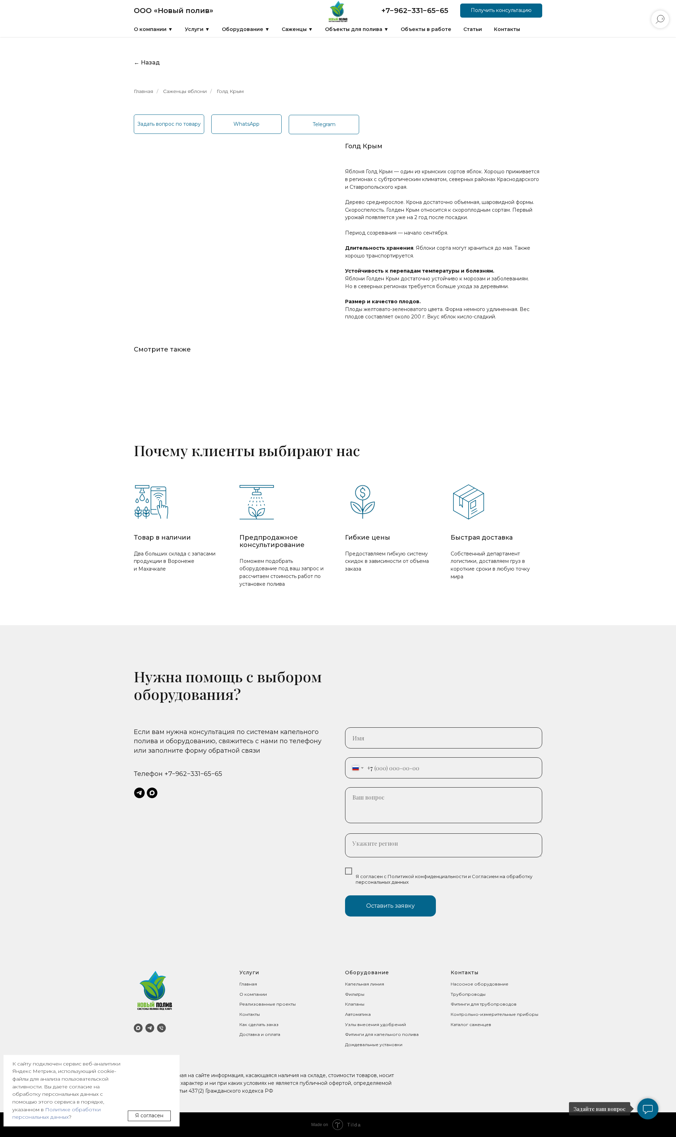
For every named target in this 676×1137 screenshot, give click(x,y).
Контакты (507, 29)
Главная (143, 91)
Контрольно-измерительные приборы (494, 1014)
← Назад (147, 62)
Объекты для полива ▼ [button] (357, 29)
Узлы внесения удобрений (375, 1024)
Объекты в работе (426, 29)
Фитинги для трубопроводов (484, 1004)
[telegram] (139, 793)
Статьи (472, 29)
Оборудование (367, 972)
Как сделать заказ (258, 1024)
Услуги (249, 972)
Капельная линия (364, 984)
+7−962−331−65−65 (414, 10)
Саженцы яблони (185, 91)
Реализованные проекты (267, 1004)
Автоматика (358, 1014)
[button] (501, 11)
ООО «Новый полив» (173, 10)
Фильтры (354, 994)
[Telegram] (149, 1028)
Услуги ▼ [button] (197, 29)
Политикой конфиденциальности (427, 876)
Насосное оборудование (479, 984)
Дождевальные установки (373, 1044)
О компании (253, 994)
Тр (453, 994)
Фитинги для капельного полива (382, 1034)
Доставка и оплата (259, 1034)
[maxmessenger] (152, 793)
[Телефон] (161, 1028)
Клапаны (354, 1004)
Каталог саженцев (471, 1024)
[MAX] (138, 1028)
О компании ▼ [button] (153, 29)
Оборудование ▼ (246, 29)
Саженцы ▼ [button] (297, 29)
